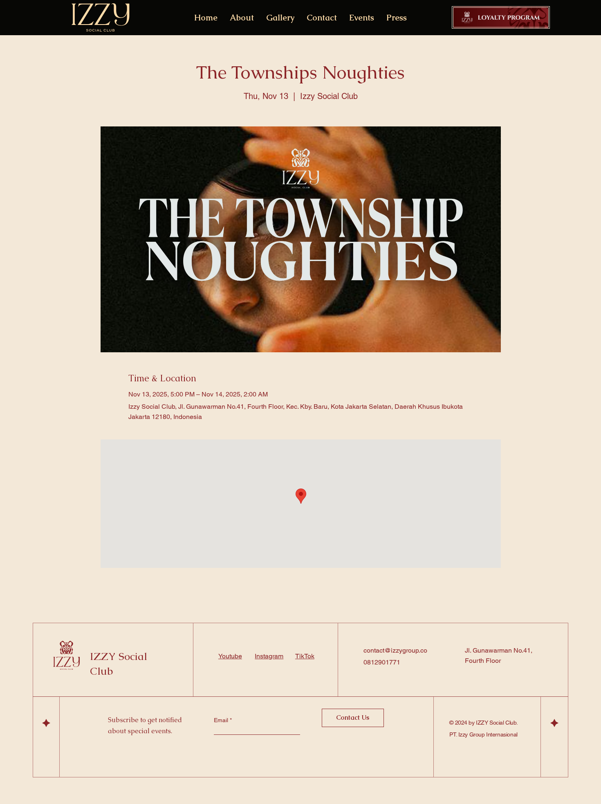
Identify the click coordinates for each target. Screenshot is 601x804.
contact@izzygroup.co (395, 650)
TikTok (304, 656)
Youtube (230, 656)
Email (222, 720)
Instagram (269, 656)
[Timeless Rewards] (501, 17)
